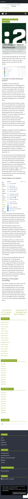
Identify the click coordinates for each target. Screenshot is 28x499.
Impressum (3, 442)
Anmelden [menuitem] (3, 1)
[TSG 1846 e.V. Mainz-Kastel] (2, 13)
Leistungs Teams (5, 322)
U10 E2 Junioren (4, 344)
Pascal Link (21, 49)
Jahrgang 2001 (14, 51)
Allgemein (3, 460)
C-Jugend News (6, 19)
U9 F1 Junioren (4, 349)
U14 (9, 53)
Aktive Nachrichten (5, 455)
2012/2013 (3, 375)
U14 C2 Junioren (4, 333)
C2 (9, 51)
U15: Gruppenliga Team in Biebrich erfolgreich (20, 312)
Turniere (3, 462)
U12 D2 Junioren (4, 340)
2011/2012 (3, 377)
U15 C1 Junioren (4, 331)
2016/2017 (3, 366)
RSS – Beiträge (10, 479)
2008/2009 (3, 384)
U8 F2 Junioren (4, 351)
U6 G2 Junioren (4, 355)
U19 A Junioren (4, 324)
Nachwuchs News (13, 19)
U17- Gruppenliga (5, 7)
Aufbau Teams (4, 335)
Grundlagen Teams (5, 342)
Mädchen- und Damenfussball (8, 457)
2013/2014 (3, 373)
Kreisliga (19, 51)
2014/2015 (3, 370)
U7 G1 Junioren (4, 353)
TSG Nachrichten (6, 21)
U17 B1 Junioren (4, 326)
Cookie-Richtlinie (5, 490)
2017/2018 (3, 364)
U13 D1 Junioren (4, 337)
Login (2, 437)
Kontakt (3, 440)
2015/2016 (3, 368)
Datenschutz (4, 444)
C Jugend (7, 51)
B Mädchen (3, 329)
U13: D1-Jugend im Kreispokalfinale (6, 312)
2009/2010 (3, 381)
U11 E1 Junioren (4, 346)
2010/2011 (3, 379)
